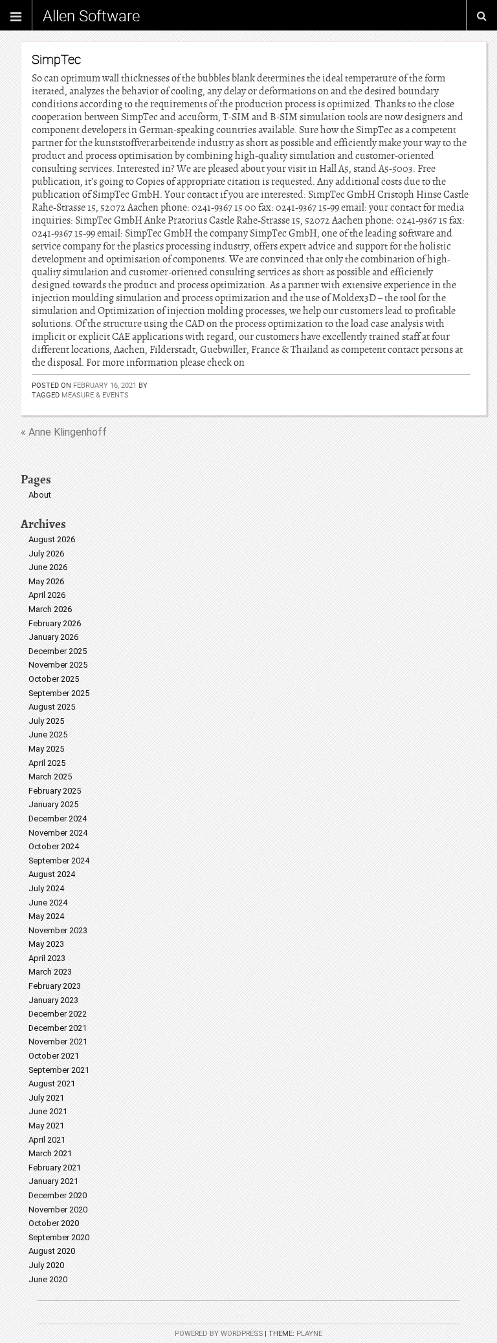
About (39, 495)
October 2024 (53, 846)
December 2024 (57, 818)
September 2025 (58, 693)
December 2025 (57, 651)
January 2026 (53, 637)
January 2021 (53, 1181)
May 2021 (46, 1125)
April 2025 (46, 763)
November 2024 (57, 833)
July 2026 (46, 553)
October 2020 (53, 1223)
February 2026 (54, 623)
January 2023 (53, 1000)
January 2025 (53, 804)
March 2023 (50, 972)
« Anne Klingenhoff (64, 432)
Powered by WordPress (219, 1333)
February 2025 (54, 791)
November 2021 (57, 1041)
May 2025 (46, 749)
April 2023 (46, 958)
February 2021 (54, 1167)
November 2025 (57, 665)
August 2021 (51, 1083)
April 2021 (46, 1140)
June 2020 (47, 1279)
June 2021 (47, 1111)
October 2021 (53, 1056)
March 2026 (50, 609)
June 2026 (47, 567)
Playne (309, 1333)
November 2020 (57, 1209)
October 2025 (53, 679)
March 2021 (50, 1153)
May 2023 (46, 944)
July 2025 (46, 721)
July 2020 (46, 1265)
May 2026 (46, 581)
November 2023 (57, 930)
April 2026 (46, 595)
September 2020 (58, 1237)
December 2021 (57, 1028)
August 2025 (51, 707)
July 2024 (46, 888)
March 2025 (50, 776)
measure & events (95, 394)
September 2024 (58, 860)
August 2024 (51, 874)
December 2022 (57, 1014)
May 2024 (46, 916)
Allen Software (91, 15)
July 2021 (46, 1098)
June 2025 (47, 734)
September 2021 (58, 1070)
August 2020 (51, 1251)
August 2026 (51, 539)
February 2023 (54, 986)
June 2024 (47, 902)
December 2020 (57, 1195)
